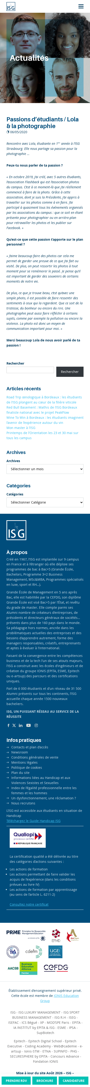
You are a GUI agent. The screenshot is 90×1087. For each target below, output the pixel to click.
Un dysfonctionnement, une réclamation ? (43, 798)
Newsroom (19, 752)
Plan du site (20, 772)
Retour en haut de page (77, 1065)
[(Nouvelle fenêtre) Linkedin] (21, 725)
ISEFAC (13, 1022)
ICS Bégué (29, 1022)
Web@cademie (65, 1046)
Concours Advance (65, 1056)
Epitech (19, 1041)
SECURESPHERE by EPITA (29, 1056)
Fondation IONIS (45, 1061)
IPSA (72, 1027)
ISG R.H (60, 1017)
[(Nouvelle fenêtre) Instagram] (36, 725)
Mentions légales (24, 762)
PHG (73, 1051)
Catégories (14, 494)
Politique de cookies (26, 767)
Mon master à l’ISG (20, 427)
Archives (13, 461)
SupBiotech (45, 1032)
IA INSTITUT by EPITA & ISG (33, 1027)
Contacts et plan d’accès (29, 747)
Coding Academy (38, 1046)
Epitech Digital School (45, 1041)
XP (42, 1022)
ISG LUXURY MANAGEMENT (39, 1012)
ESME (61, 1027)
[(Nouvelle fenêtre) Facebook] (8, 725)
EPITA (76, 1022)
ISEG (72, 1017)
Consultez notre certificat (29, 904)
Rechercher (15, 363)
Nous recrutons (23, 803)
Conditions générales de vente (34, 757)
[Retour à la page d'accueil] (10, 6)
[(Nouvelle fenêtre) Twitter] (14, 725)
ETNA (46, 1051)
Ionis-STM (31, 1051)
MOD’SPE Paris (58, 1022)
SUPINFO (60, 1051)
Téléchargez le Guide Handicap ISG (33, 821)
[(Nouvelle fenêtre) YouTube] (28, 725)
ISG (12, 1012)
